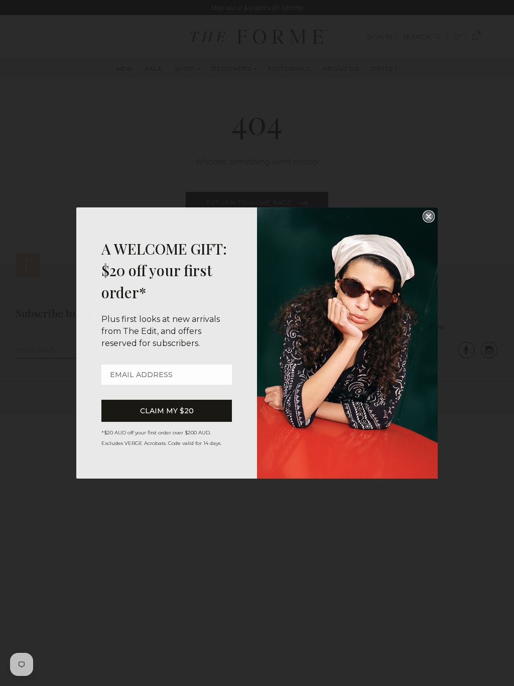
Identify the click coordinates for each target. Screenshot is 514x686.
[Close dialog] (429, 216)
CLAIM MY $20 (167, 410)
